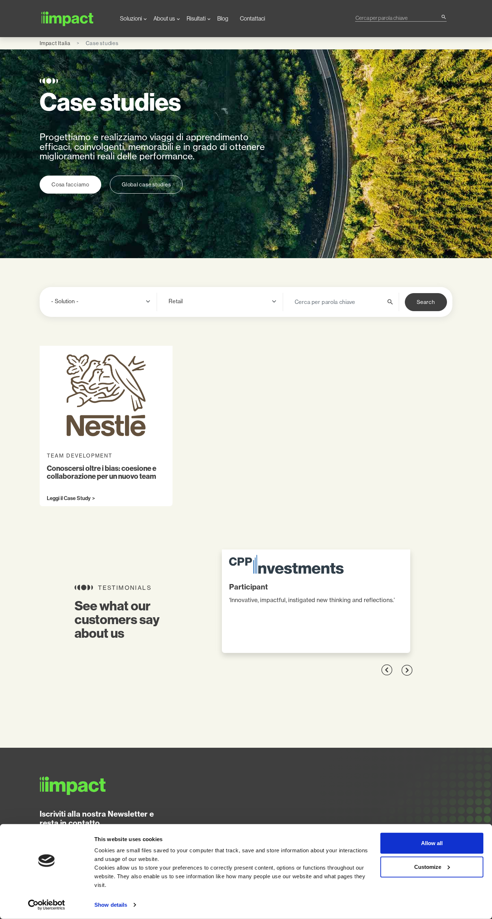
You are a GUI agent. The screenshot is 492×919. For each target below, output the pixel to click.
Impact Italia (55, 43)
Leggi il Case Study (68, 499)
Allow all (432, 843)
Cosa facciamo (70, 184)
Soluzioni (131, 18)
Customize (427, 866)
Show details (110, 905)
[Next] (406, 670)
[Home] (74, 18)
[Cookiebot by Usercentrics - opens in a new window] (46, 905)
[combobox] (398, 17)
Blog (222, 18)
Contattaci (252, 18)
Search (426, 302)
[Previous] (387, 670)
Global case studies (146, 184)
